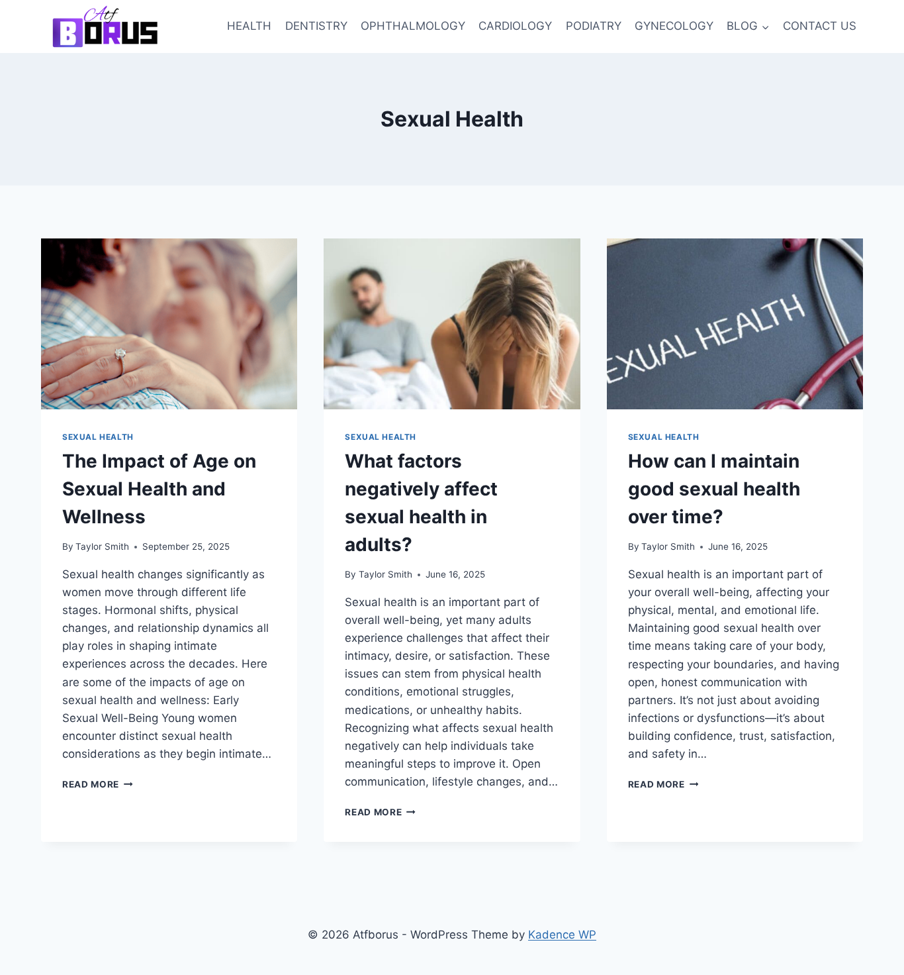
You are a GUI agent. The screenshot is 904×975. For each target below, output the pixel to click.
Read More (97, 784)
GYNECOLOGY (674, 25)
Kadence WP (562, 934)
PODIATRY (593, 25)
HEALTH (249, 25)
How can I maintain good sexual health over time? (714, 489)
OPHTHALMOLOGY (413, 25)
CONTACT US (819, 25)
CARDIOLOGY (515, 25)
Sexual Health (98, 437)
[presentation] (169, 323)
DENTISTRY (316, 25)
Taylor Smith (102, 546)
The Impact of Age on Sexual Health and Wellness (159, 489)
